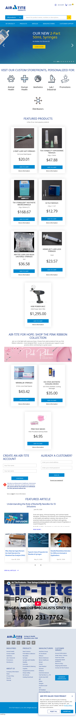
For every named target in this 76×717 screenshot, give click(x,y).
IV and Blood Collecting (29, 666)
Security (8, 678)
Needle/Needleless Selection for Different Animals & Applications (60, 553)
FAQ (12, 494)
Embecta (41, 670)
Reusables (25, 656)
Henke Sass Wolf (43, 677)
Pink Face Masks (38, 429)
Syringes (25, 658)
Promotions (9, 660)
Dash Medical (42, 666)
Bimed (40, 662)
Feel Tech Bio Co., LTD (45, 675)
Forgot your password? (56, 480)
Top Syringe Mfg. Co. (44, 692)
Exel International (44, 673)
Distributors (9, 662)
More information (24, 171)
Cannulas (25, 664)
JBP (40, 679)
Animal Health (10, 651)
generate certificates (61, 678)
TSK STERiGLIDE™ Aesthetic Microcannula (24, 204)
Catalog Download (28, 677)
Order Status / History (61, 655)
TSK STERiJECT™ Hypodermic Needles (52, 152)
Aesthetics (9, 656)
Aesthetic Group (43, 651)
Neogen (41, 683)
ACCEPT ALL (67, 711)
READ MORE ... (37, 529)
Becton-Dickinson (44, 658)
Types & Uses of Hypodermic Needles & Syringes (38, 553)
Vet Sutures (26, 675)
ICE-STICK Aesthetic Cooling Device (52, 383)
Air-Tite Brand (42, 653)
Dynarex (41, 668)
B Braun (41, 656)
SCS (40, 688)
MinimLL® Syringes (24, 383)
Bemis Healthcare (44, 660)
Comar (41, 664)
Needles (25, 662)
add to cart (24, 167)
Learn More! (39, 47)
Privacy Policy (10, 676)
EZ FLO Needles (52, 203)
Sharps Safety (26, 673)
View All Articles (11, 570)
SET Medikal (42, 690)
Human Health (10, 653)
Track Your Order (59, 657)
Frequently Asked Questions (60, 660)
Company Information (12, 671)
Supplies (25, 668)
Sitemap (8, 680)
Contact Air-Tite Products (62, 668)
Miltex (40, 681)
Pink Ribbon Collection (29, 653)
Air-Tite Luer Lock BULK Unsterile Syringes (24, 256)
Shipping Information (61, 665)
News (8, 674)
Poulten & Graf (43, 685)
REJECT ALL (53, 711)
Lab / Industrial (10, 658)
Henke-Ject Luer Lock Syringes (52, 250)
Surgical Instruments (28, 670)
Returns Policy (59, 663)
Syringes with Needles (29, 660)
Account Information (61, 653)
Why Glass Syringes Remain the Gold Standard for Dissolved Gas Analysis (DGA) (15, 553)
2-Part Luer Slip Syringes (24, 151)
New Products (26, 651)
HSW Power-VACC (38, 306)
